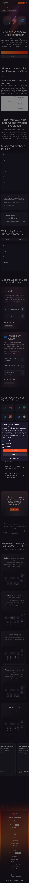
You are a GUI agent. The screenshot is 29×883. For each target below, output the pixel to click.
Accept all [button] (15, 450)
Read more (9, 437)
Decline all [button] (15, 454)
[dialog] (14, 441)
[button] (14, 458)
